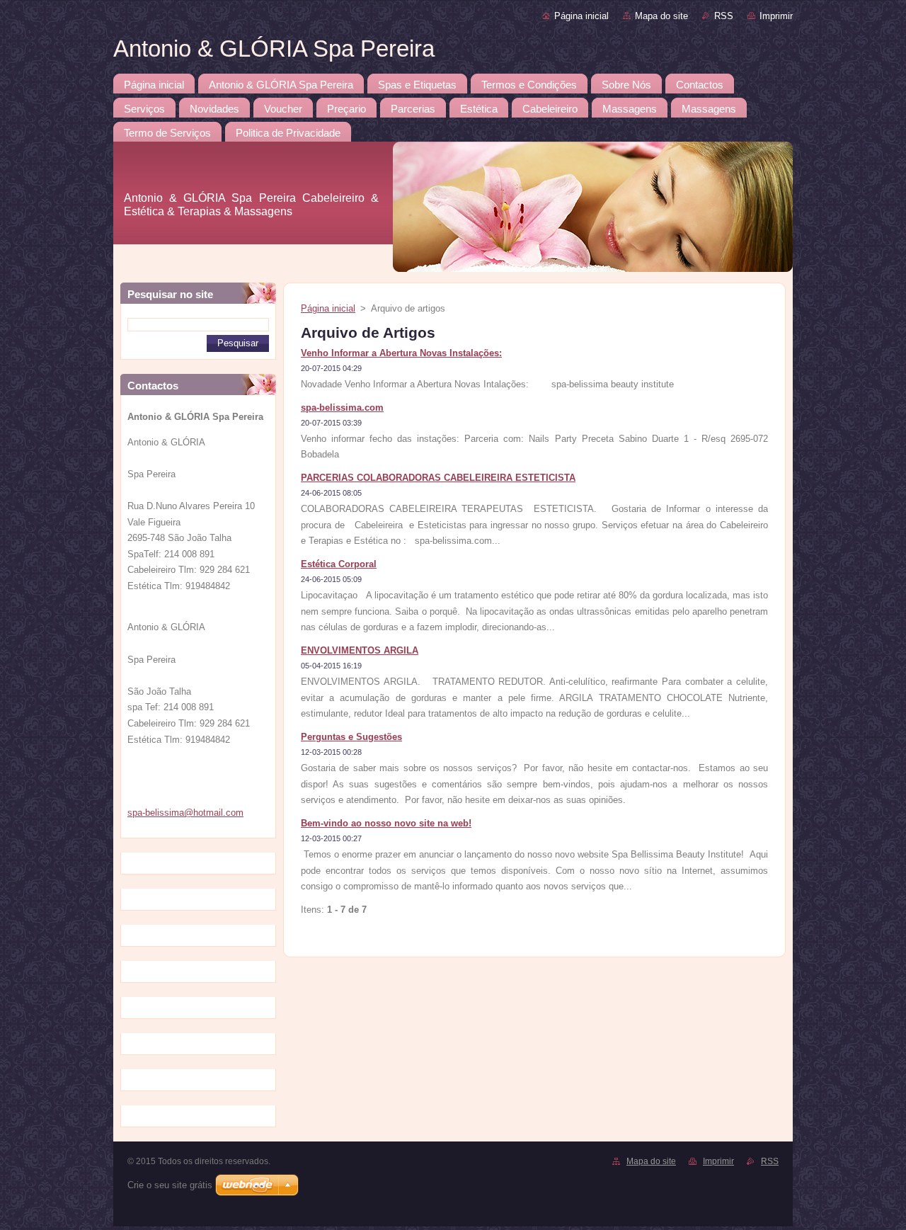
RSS (723, 16)
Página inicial (581, 16)
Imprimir (776, 16)
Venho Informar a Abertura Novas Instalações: (401, 353)
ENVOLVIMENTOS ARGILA (359, 650)
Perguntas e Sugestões (351, 736)
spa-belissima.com (342, 407)
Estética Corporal (339, 564)
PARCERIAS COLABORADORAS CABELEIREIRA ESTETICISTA (438, 477)
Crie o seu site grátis (169, 1185)
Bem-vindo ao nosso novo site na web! (386, 823)
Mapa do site (661, 16)
